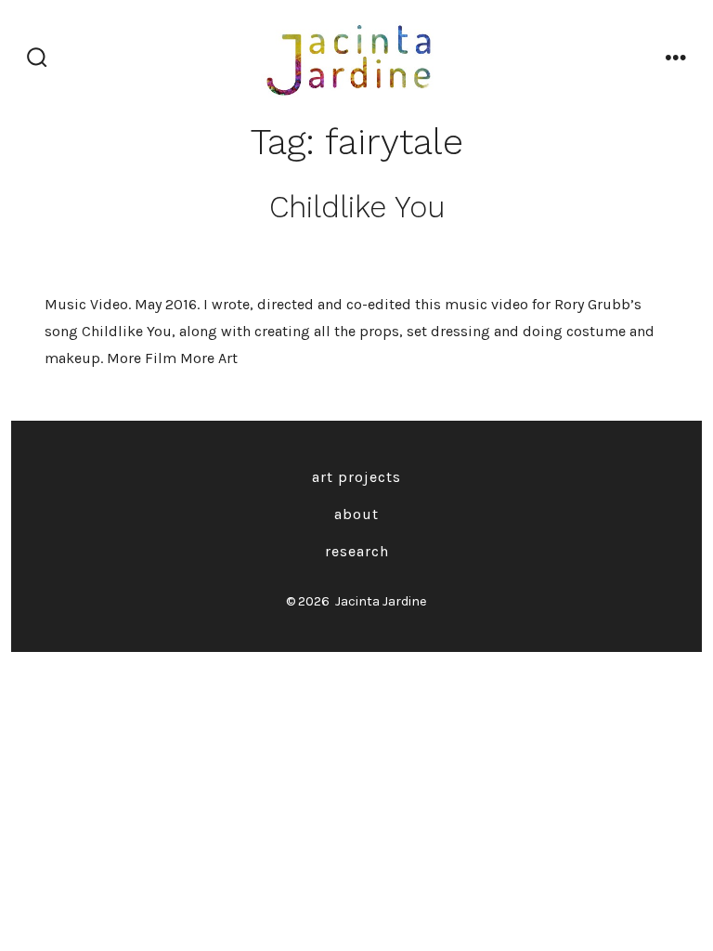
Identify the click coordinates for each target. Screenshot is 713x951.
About (356, 514)
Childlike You (357, 207)
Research (357, 551)
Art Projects (356, 477)
